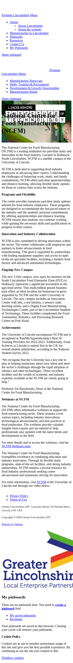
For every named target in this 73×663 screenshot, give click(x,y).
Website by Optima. (12, 524)
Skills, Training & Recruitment (29, 84)
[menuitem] (40, 25)
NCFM (41, 482)
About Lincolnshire (30, 25)
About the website (29, 29)
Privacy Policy (19, 496)
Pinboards (16, 36)
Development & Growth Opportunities (34, 88)
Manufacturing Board (23, 91)
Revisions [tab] (16, 619)
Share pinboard (11, 54)
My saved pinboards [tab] (23, 615)
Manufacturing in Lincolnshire (29, 33)
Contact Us (17, 44)
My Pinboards (19, 47)
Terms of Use (18, 499)
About (14, 22)
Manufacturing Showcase (26, 80)
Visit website (10, 140)
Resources (16, 40)
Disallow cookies (13, 658)
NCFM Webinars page (16, 446)
